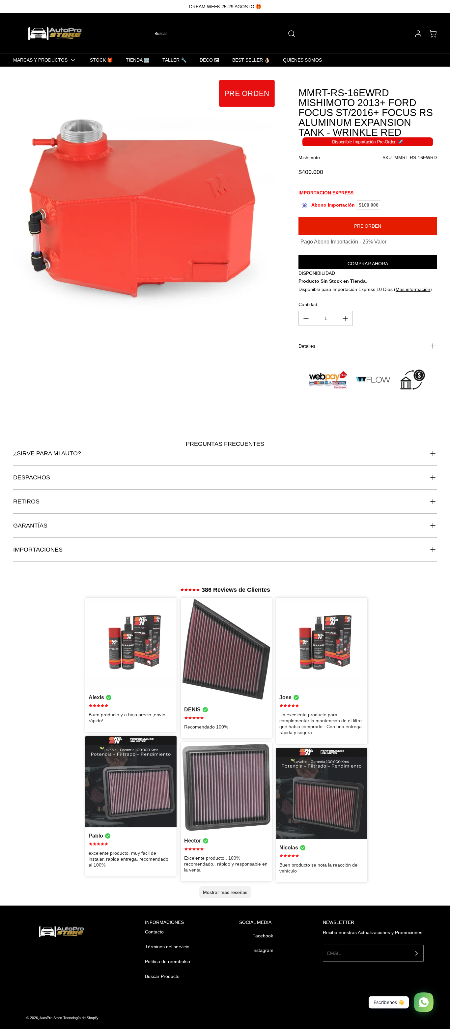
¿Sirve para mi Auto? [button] (47, 453)
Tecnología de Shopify (80, 1018)
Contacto (154, 931)
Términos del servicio (167, 946)
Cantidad (307, 304)
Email (334, 953)
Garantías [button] (30, 525)
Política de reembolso (167, 961)
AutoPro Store (51, 1018)
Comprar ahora (368, 263)
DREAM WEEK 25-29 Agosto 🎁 (225, 6)
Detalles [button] (306, 346)
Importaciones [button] (38, 549)
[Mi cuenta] (415, 33)
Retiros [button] (26, 501)
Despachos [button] (31, 477)
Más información (413, 289)
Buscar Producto (162, 976)
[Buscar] (288, 33)
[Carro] (429, 33)
